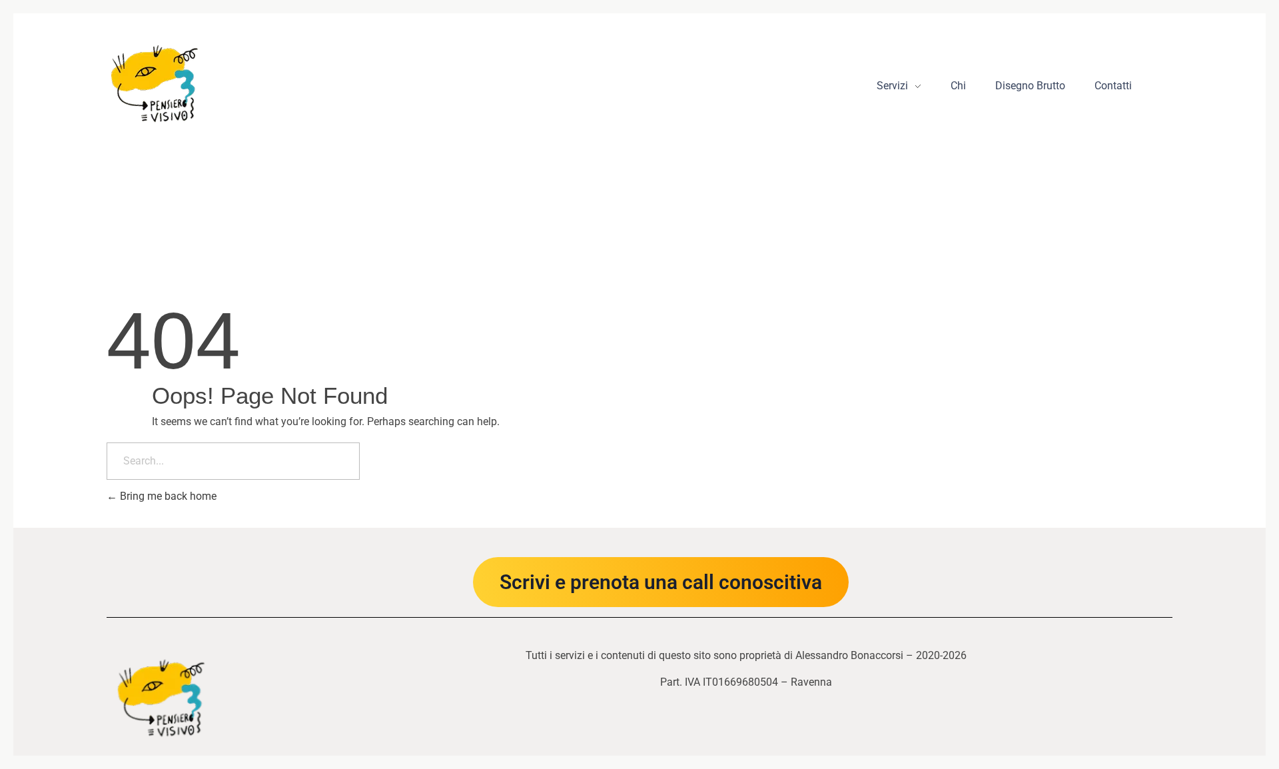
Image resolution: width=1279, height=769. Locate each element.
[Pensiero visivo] (155, 81)
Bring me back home (166, 496)
